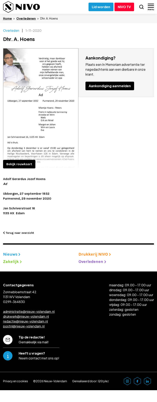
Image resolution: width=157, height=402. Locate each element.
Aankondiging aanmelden (110, 86)
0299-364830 (14, 302)
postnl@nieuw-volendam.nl (24, 326)
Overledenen (26, 18)
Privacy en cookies (15, 381)
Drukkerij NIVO (93, 254)
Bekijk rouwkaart (19, 164)
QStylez (103, 381)
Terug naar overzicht (19, 233)
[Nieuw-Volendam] (21, 7)
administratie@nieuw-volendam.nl (29, 311)
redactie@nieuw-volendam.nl (25, 321)
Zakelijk (11, 261)
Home (7, 18)
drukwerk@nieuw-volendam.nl (26, 316)
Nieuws (10, 254)
